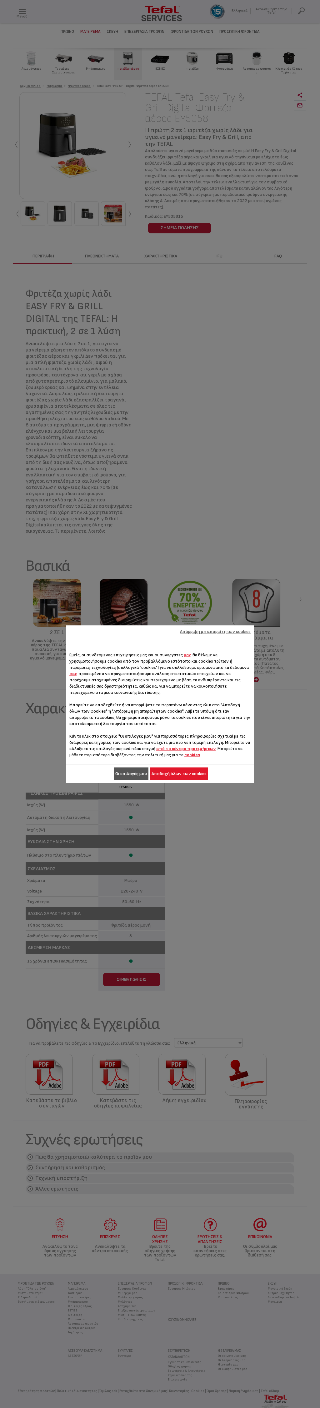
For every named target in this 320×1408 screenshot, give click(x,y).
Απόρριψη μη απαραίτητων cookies (215, 631)
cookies (192, 754)
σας (73, 673)
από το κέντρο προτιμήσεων (186, 748)
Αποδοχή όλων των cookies (179, 773)
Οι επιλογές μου (131, 773)
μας (188, 654)
